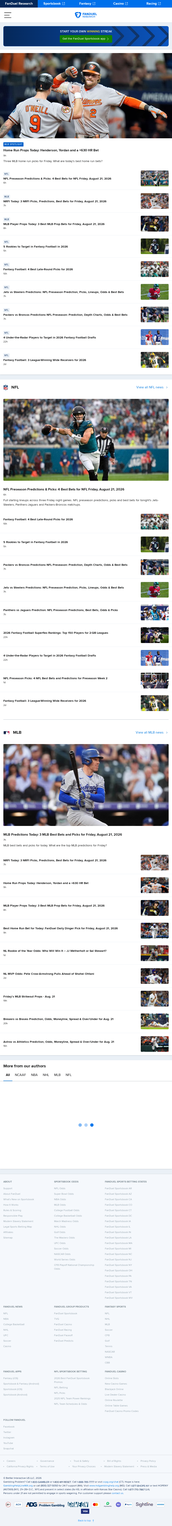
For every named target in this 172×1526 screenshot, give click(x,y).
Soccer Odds (61, 1249)
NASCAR (110, 1352)
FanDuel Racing (63, 1330)
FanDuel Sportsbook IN (118, 1232)
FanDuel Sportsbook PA (118, 1276)
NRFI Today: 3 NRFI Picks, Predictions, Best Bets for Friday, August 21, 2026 (55, 201)
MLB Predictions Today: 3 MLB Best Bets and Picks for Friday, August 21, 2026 (62, 834)
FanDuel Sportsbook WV (119, 1298)
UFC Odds (60, 1243)
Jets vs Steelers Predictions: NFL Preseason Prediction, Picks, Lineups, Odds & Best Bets (63, 292)
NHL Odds (60, 1227)
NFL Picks (59, 1393)
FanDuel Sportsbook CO (118, 1205)
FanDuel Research (19, 3)
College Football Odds (66, 1210)
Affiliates (8, 1232)
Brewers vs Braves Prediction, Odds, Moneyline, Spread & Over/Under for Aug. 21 (58, 1019)
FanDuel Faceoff (63, 1335)
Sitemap (8, 1238)
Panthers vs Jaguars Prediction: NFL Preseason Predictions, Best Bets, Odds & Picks (60, 610)
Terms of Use (47, 1466)
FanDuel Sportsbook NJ (118, 1259)
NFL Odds (59, 1188)
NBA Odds (60, 1199)
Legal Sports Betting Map (17, 1227)
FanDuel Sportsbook (65, 1313)
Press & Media (149, 1466)
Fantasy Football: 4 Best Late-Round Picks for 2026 (38, 269)
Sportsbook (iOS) (12, 1389)
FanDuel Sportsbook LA (118, 1238)
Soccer (7, 1341)
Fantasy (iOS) (10, 1378)
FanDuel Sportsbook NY (118, 1265)
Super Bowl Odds (64, 1194)
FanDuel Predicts (63, 1341)
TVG (56, 1319)
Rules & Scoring (12, 1210)
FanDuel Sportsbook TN (118, 1281)
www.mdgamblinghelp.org (104, 1486)
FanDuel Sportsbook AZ (118, 1194)
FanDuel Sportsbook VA (118, 1287)
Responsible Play (13, 1216)
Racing (151, 3)
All (8, 1075)
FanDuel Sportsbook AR (118, 1188)
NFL (69, 1075)
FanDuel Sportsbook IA (118, 1221)
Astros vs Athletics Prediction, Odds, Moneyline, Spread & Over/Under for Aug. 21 (58, 1041)
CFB (107, 1335)
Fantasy (85, 3)
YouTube (8, 1443)
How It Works (10, 1205)
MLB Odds (60, 1205)
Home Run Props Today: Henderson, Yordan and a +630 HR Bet (51, 150)
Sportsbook (52, 3)
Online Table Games (116, 1406)
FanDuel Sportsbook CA (118, 1199)
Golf (107, 1341)
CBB (107, 1363)
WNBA (108, 1357)
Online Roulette (114, 1400)
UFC (5, 1335)
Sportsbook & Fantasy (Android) (21, 1384)
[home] (86, 15)
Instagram (8, 1438)
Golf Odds (59, 1232)
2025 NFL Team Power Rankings (72, 1398)
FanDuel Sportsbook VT (118, 1292)
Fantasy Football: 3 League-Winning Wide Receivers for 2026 (44, 360)
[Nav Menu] (7, 15)
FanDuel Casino (63, 1324)
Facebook (8, 1427)
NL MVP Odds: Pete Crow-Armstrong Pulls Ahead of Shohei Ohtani (48, 973)
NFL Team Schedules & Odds (70, 1404)
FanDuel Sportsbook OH (118, 1270)
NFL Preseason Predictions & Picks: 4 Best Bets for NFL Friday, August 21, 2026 (57, 178)
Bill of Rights (114, 1461)
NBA (34, 1075)
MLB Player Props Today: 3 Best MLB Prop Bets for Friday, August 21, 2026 (54, 224)
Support (7, 1188)
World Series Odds (64, 1259)
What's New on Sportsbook (18, 1199)
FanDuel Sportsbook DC (118, 1216)
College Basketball (14, 1324)
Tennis (108, 1346)
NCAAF (20, 1075)
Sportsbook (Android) (15, 1395)
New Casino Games (116, 1384)
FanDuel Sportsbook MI (118, 1249)
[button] (86, 39)
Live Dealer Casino (115, 1395)
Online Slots (112, 1378)
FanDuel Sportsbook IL (117, 1227)
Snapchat (8, 1448)
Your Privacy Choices (84, 1466)
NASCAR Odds (62, 1254)
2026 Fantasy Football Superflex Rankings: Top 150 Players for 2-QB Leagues (55, 632)
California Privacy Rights (20, 1466)
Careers (11, 1461)
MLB (57, 1075)
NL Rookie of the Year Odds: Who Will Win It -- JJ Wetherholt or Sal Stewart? (54, 950)
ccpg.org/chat (111, 1482)
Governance (47, 1461)
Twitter (7, 1432)
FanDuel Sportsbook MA (118, 1243)
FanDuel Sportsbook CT (118, 1210)
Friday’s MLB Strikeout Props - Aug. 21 (29, 996)
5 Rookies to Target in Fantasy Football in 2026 (35, 246)
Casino (118, 3)
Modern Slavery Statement (18, 1221)
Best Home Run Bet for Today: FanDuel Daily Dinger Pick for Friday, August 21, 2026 (60, 928)
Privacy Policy (148, 1461)
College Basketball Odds (68, 1216)
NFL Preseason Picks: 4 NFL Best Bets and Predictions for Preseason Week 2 (55, 678)
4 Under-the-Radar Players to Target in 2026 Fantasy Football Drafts (49, 337)
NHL (46, 1075)
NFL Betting (61, 1387)
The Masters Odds (64, 1238)
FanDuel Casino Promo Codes (122, 1411)
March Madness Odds (66, 1221)
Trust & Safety (81, 1461)
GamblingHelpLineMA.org (18, 1486)
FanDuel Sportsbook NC (118, 1254)
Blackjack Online (114, 1389)
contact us (117, 1493)
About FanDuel (11, 1194)
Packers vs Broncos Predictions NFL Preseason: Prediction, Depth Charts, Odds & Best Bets (65, 314)
